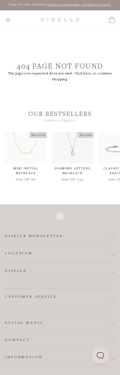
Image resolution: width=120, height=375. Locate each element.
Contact (17, 340)
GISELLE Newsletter (34, 236)
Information (24, 357)
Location (18, 254)
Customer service (31, 297)
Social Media (24, 323)
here (87, 74)
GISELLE (16, 271)
